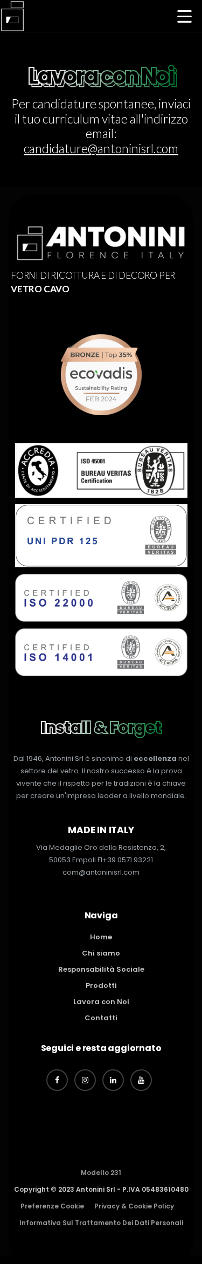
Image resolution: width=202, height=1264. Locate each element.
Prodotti (101, 985)
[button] (184, 17)
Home (101, 937)
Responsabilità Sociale (101, 969)
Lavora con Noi (101, 1002)
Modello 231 (101, 1172)
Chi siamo (101, 953)
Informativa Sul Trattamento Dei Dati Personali (101, 1222)
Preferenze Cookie (52, 1206)
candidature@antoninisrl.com (101, 148)
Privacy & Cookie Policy (134, 1206)
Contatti (101, 1018)
